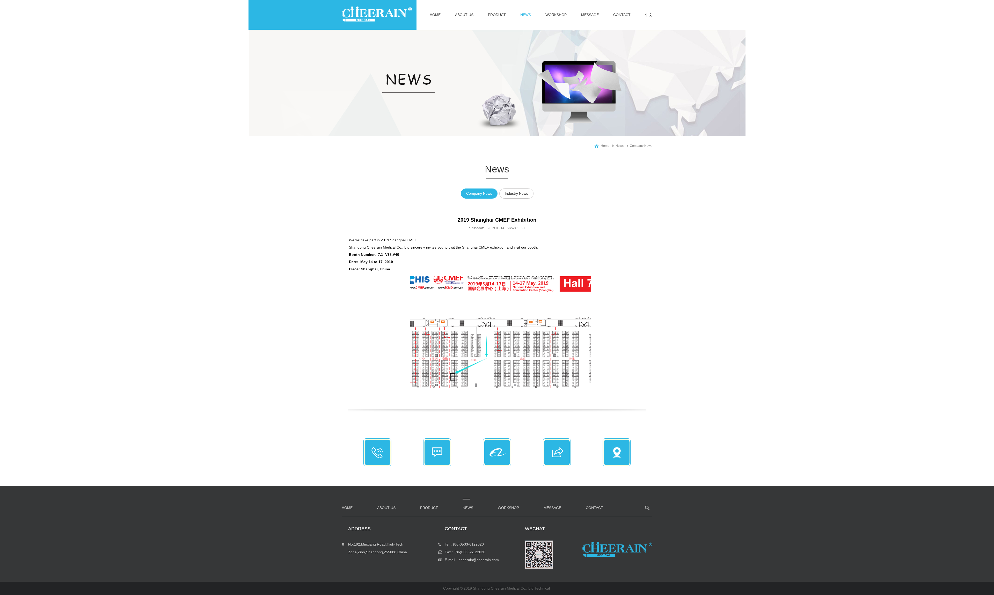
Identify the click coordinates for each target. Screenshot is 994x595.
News (525, 15)
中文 (648, 15)
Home (605, 146)
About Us (464, 15)
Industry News (516, 193)
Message (590, 15)
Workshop (556, 15)
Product (497, 15)
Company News (641, 146)
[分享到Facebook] (559, 454)
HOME (435, 15)
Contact (622, 15)
